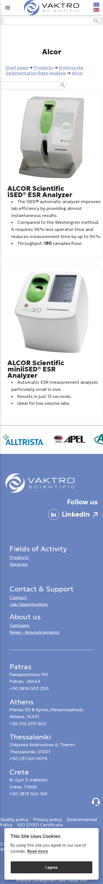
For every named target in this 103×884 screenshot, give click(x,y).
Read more (37, 851)
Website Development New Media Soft (51, 880)
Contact (18, 597)
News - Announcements (34, 632)
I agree (51, 867)
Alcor (77, 73)
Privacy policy (48, 819)
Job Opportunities (29, 604)
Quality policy (14, 819)
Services (18, 564)
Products (43, 67)
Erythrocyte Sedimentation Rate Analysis (44, 70)
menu (7, 7)
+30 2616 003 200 (29, 688)
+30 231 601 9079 (28, 758)
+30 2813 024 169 (28, 793)
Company (19, 625)
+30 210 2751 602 (28, 723)
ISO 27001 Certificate (40, 825)
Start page (16, 67)
